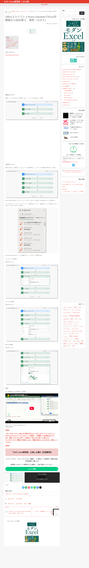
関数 (73, 345)
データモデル (81, 326)
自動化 (81, 343)
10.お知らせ (65, 105)
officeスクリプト (11, 498)
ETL (80, 307)
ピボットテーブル (77, 331)
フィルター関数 (70, 333)
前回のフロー (10, 38)
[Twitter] (23, 487)
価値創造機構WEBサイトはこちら (70, 161)
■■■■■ (7, 430)
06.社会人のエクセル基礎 (68, 83)
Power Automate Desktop (67, 312)
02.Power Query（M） (67, 74)
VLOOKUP (70, 321)
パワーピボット (75, 328)
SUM (76, 319)
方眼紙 (29, 503)
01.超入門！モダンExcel (67, 71)
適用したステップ (67, 345)
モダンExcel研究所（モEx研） (17, 2)
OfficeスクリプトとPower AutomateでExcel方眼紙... (17, 493)
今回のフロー (10, 40)
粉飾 (82, 340)
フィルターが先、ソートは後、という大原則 (72, 191)
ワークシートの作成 (13, 42)
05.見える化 (65, 81)
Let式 (63, 186)
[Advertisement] (32, 74)
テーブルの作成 (12, 44)
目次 (8, 37)
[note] (32, 487)
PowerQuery (66, 319)
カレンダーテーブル (67, 324)
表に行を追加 (12, 45)
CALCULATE (70, 307)
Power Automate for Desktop (70, 100)
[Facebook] (37, 487)
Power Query (75, 316)
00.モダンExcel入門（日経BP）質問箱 (71, 69)
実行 (8, 47)
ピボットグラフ (66, 331)
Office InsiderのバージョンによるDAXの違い (72, 184)
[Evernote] (26, 487)
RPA (25, 503)
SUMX (80, 319)
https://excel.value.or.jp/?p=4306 (12, 54)
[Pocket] (29, 487)
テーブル (75, 326)
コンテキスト (76, 324)
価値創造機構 (44, 4)
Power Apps (66, 95)
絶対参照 (76, 343)
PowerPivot (65, 315)
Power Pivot (76, 312)
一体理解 (76, 338)
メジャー (65, 336)
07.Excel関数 (65, 86)
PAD (72, 309)
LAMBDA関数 (67, 90)
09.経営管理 (65, 102)
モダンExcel (73, 336)
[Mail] (40, 487)
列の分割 (64, 189)
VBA (64, 321)
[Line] (34, 487)
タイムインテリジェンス (67, 326)
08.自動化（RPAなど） (67, 88)
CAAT (64, 307)
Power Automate (19, 498)
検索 (63, 10)
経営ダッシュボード (68, 343)
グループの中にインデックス (69, 182)
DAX (75, 307)
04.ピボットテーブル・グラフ (69, 79)
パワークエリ (66, 328)
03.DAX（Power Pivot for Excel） (69, 76)
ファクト (64, 333)
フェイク (76, 333)
